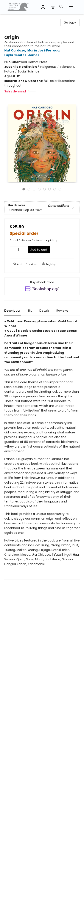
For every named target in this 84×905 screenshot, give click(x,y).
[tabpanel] (42, 449)
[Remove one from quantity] (12, 249)
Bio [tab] (30, 310)
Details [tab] (44, 310)
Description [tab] (12, 310)
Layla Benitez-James (21, 55)
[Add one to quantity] (24, 249)
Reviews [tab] (62, 310)
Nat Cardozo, (15, 50)
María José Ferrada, (44, 50)
